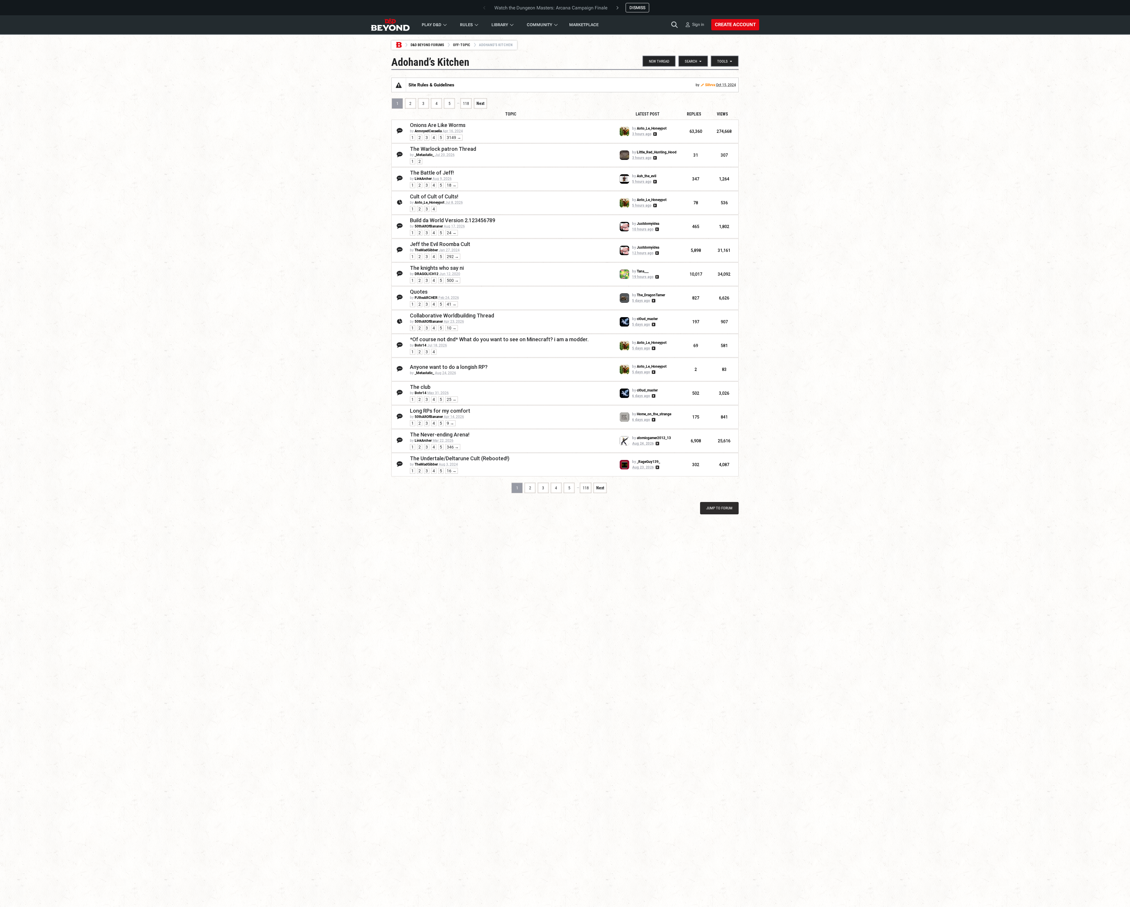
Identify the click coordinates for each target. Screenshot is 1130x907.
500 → (453, 280)
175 (695, 417)
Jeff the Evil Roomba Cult (440, 244)
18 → (451, 185)
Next (480, 103)
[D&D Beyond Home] (390, 25)
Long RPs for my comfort (440, 411)
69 (695, 345)
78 (695, 202)
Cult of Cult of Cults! (434, 196)
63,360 (695, 131)
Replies (694, 114)
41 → (451, 304)
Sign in (698, 24)
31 (695, 155)
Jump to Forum (719, 508)
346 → (453, 447)
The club (420, 387)
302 (695, 464)
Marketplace (584, 24)
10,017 (695, 274)
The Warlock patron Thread (443, 149)
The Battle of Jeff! (432, 173)
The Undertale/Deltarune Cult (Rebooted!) (459, 458)
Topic (510, 114)
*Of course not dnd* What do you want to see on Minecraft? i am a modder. (499, 339)
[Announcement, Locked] (398, 85)
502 (695, 393)
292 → (453, 256)
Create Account (735, 24)
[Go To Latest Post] (654, 134)
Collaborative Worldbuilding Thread (452, 315)
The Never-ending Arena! (439, 434)
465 (695, 226)
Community (539, 24)
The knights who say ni (437, 268)
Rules (466, 24)
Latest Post (647, 114)
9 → (450, 423)
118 (466, 103)
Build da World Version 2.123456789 (452, 220)
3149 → (454, 137)
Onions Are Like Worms (438, 125)
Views (722, 114)
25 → (451, 399)
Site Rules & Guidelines (431, 85)
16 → (451, 470)
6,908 (696, 441)
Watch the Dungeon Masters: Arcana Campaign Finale (550, 8)
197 (695, 321)
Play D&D (431, 24)
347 (695, 179)
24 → (451, 232)
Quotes (419, 292)
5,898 (696, 250)
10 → (451, 328)
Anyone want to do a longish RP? (449, 367)
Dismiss (637, 7)
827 (695, 298)
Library (499, 24)
